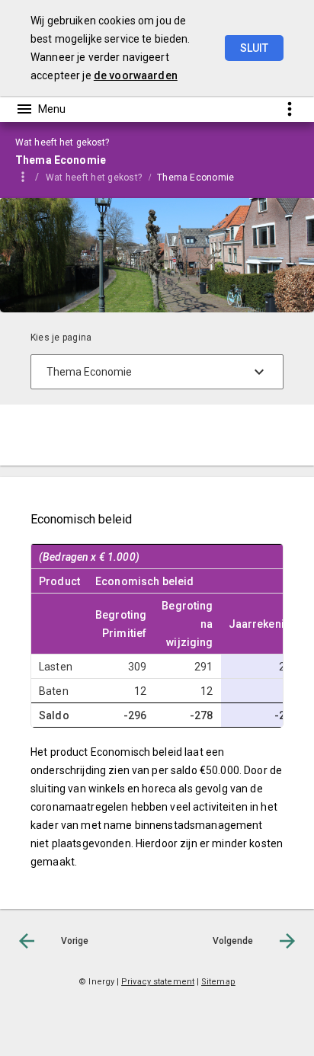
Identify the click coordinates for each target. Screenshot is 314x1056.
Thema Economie (195, 177)
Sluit (254, 48)
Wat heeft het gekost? (94, 177)
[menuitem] (101, 177)
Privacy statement (157, 982)
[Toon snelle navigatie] (289, 108)
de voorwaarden (136, 75)
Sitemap (218, 982)
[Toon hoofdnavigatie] (40, 109)
